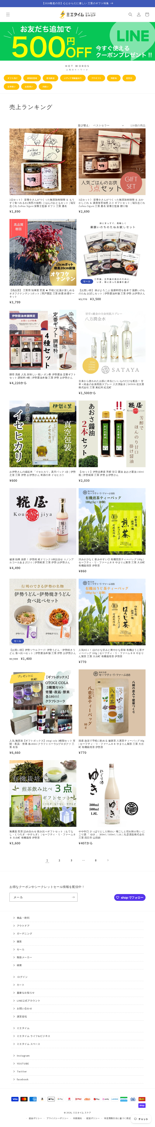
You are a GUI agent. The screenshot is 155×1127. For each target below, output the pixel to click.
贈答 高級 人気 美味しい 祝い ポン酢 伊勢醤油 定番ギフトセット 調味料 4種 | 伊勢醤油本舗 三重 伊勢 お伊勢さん (42, 376)
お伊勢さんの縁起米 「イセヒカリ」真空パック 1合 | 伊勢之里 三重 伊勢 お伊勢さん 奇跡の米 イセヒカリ (42, 473)
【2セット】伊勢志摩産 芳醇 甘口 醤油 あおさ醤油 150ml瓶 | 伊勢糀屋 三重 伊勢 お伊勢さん (111, 473)
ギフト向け (13, 78)
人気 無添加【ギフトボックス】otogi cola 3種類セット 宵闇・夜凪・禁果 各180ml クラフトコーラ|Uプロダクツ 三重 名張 (42, 744)
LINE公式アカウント (28, 1000)
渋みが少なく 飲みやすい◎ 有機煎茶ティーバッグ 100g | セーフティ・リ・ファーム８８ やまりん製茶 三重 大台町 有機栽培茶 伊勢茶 (112, 562)
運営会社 (22, 1016)
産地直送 (50, 78)
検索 (19, 965)
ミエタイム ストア (82, 1112)
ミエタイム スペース (28, 1044)
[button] (8, 14)
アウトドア (23, 925)
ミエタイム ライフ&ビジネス (33, 1036)
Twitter (22, 1071)
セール (20, 949)
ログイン (22, 977)
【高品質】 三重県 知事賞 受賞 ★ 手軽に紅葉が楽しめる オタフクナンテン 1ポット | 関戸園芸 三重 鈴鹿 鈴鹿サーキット (42, 293)
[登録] (73, 897)
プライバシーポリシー (57, 1118)
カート (20, 985)
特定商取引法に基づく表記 (117, 1118)
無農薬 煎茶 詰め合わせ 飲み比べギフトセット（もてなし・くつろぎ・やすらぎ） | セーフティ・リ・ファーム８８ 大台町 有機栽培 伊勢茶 (42, 834)
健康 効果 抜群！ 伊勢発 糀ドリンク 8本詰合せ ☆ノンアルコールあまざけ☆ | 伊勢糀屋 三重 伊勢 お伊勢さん (41, 561)
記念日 (129, 78)
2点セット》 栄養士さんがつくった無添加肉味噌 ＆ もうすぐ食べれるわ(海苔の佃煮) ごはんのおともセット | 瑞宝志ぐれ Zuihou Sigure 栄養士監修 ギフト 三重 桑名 (42, 203)
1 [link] (47, 860)
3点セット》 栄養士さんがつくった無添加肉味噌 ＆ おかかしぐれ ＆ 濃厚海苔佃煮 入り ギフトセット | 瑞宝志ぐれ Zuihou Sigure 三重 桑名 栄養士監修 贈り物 (112, 203)
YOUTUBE (23, 1063)
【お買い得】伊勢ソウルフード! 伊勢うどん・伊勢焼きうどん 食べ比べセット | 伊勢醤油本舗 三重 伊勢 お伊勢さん (42, 652)
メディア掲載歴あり (73, 78)
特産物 (114, 78)
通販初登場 (32, 78)
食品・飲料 (23, 917)
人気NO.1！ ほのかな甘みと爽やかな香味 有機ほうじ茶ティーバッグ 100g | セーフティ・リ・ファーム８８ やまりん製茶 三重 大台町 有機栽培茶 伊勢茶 (111, 653)
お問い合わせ (24, 1008)
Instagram (23, 1055)
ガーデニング (24, 933)
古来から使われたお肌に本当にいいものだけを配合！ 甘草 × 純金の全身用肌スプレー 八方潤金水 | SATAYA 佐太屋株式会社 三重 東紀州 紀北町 (111, 384)
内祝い (46, 86)
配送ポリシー (93, 1118)
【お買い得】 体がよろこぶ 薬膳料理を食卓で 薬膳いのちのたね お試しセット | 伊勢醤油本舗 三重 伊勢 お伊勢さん (112, 292)
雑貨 (19, 941)
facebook (22, 1079)
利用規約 (77, 1118)
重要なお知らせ (26, 992)
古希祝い (12, 86)
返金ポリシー (35, 1118)
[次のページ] (108, 860)
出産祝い (29, 86)
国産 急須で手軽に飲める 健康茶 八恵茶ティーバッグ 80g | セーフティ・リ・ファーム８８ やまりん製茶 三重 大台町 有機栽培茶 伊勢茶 (111, 744)
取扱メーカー (24, 957)
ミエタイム (23, 1028)
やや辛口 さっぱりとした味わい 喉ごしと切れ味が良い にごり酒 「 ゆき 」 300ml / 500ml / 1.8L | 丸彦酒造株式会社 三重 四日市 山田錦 (112, 834)
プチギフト (96, 78)
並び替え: (83, 125)
